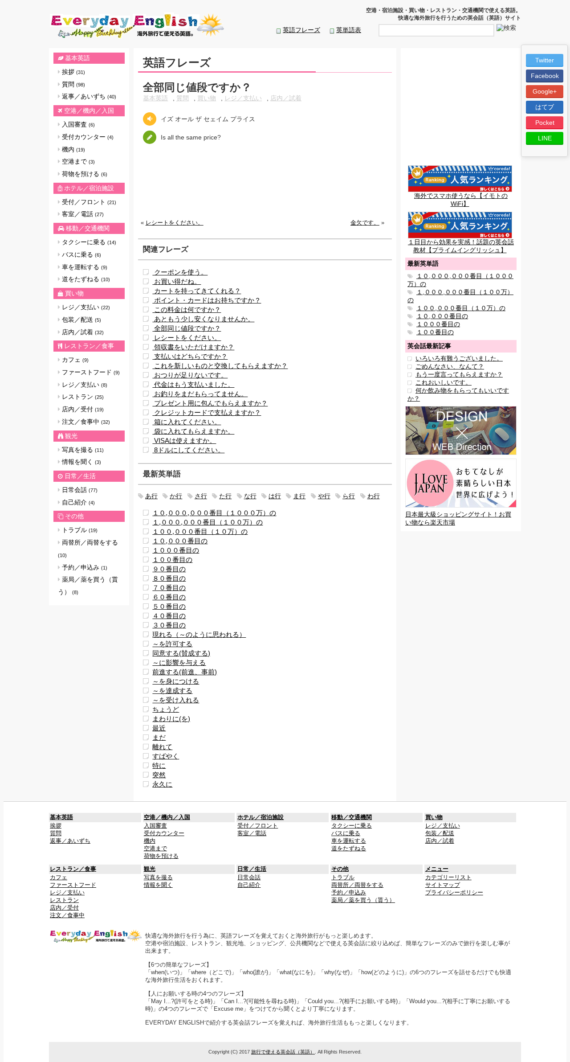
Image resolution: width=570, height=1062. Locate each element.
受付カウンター (87, 136)
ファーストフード (90, 372)
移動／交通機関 (88, 228)
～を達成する (172, 690)
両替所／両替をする (88, 548)
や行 (324, 496)
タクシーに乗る (88, 242)
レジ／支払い (85, 307)
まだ (159, 737)
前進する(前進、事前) (184, 672)
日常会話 (79, 489)
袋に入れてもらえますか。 (193, 431)
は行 (275, 496)
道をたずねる (85, 279)
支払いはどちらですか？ (190, 356)
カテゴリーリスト (448, 877)
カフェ (74, 359)
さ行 (201, 496)
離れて (162, 746)
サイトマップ (442, 885)
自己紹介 (77, 502)
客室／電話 (82, 213)
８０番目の (169, 578)
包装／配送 (80, 319)
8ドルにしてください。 (188, 450)
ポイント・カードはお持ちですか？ (206, 300)
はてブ (544, 107)
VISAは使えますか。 (184, 440)
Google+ (545, 91)
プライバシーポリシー (454, 893)
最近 (159, 728)
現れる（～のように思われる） (199, 634)
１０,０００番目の (180, 541)
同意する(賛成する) (181, 653)
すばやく (165, 756)
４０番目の (169, 615)
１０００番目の (175, 550)
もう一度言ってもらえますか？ (459, 374)
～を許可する (172, 644)
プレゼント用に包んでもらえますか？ (210, 403)
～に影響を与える (179, 662)
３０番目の (169, 625)
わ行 (373, 496)
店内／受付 (82, 409)
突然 (159, 775)
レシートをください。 (175, 223)
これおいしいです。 (443, 382)
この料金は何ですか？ (186, 309)
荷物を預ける (83, 173)
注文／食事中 (85, 421)
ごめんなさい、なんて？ (449, 366)
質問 (72, 84)
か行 (176, 496)
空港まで (77, 161)
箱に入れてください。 (186, 422)
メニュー (436, 869)
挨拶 (72, 71)
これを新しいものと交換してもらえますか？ (220, 365)
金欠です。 (364, 223)
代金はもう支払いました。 (193, 384)
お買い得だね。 (176, 281)
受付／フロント (88, 201)
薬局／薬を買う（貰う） (88, 585)
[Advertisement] (265, 188)
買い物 (74, 293)
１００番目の (172, 559)
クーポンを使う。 (180, 272)
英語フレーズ (301, 29)
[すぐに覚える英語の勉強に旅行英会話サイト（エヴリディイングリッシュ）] (96, 936)
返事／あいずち (88, 96)
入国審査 (77, 124)
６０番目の (169, 597)
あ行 (151, 496)
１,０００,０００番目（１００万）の (207, 522)
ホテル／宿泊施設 (89, 188)
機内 (72, 149)
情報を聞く (80, 461)
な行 (250, 496)
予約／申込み (83, 567)
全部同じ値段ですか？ (186, 328)
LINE (545, 138)
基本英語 (77, 58)
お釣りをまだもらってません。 (200, 394)
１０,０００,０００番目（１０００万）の (214, 513)
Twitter (544, 60)
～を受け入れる (175, 700)
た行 (225, 496)
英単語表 (348, 29)
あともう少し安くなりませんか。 (203, 319)
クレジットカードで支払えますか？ (206, 412)
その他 (74, 516)
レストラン (82, 396)
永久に (162, 784)
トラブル (79, 529)
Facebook (545, 75)
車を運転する (83, 267)
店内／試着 (82, 332)
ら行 (348, 496)
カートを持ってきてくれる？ (196, 291)
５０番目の (169, 606)
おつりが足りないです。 (190, 375)
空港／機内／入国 (89, 110)
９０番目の (169, 569)
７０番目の (169, 587)
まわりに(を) (171, 718)
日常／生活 (80, 476)
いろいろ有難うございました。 (459, 358)
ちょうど (165, 709)
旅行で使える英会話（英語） (283, 1051)
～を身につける (175, 681)
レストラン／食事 (89, 345)
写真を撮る (82, 449)
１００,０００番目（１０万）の (200, 531)
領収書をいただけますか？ (193, 347)
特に (159, 765)
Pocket (544, 122)
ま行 (299, 496)
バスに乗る (80, 254)
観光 (71, 435)
